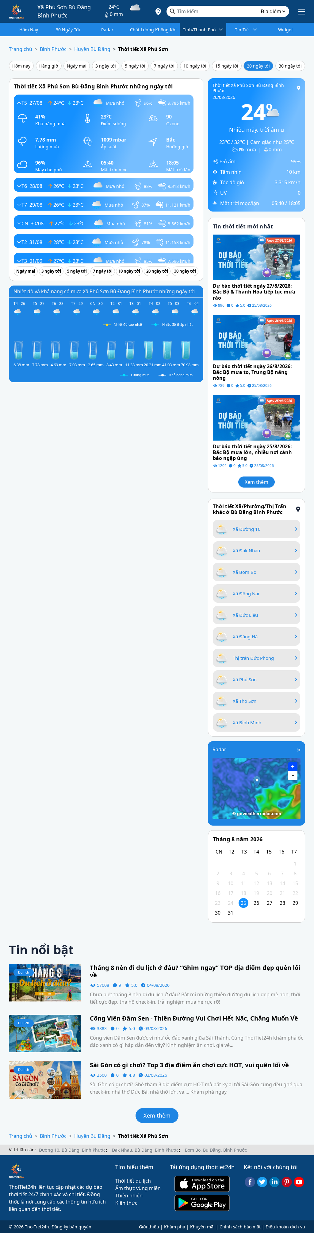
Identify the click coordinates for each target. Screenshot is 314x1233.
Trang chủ (20, 49)
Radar (219, 749)
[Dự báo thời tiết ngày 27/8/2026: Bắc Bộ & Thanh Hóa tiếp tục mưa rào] (256, 256)
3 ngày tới (105, 66)
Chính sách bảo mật (240, 1227)
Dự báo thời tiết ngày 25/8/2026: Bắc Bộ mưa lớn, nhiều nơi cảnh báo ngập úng (252, 452)
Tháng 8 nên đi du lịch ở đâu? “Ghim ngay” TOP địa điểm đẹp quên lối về (195, 971)
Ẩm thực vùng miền (138, 1188)
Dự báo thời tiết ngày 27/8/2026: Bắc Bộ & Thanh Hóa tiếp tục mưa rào (254, 292)
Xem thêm (256, 482)
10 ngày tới (194, 66)
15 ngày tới (226, 66)
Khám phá (174, 1227)
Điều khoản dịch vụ (285, 1227)
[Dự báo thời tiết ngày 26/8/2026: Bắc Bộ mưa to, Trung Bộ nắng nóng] (256, 336)
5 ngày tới (135, 66)
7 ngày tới (164, 66)
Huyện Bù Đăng (92, 49)
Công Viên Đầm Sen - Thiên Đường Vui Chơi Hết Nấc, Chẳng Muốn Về (194, 1018)
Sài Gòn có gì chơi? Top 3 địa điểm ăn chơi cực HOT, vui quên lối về (189, 1065)
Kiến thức (126, 1203)
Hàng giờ (48, 66)
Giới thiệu (149, 1227)
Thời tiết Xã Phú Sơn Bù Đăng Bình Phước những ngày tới (93, 86)
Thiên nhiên (129, 1195)
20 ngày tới (258, 66)
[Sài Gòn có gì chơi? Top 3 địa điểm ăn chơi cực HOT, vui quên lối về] (45, 1079)
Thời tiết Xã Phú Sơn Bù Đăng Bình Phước (248, 87)
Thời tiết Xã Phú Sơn (143, 49)
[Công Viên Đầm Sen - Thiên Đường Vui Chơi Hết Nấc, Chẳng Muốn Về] (45, 1033)
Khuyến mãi (202, 1227)
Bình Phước (53, 49)
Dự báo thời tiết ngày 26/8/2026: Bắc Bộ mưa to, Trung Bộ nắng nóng (252, 372)
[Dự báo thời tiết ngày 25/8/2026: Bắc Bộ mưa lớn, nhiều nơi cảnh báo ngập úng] (256, 417)
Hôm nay (21, 66)
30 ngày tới (290, 66)
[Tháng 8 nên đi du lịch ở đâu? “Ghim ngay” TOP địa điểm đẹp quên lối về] (45, 982)
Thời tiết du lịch (133, 1180)
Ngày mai (76, 66)
